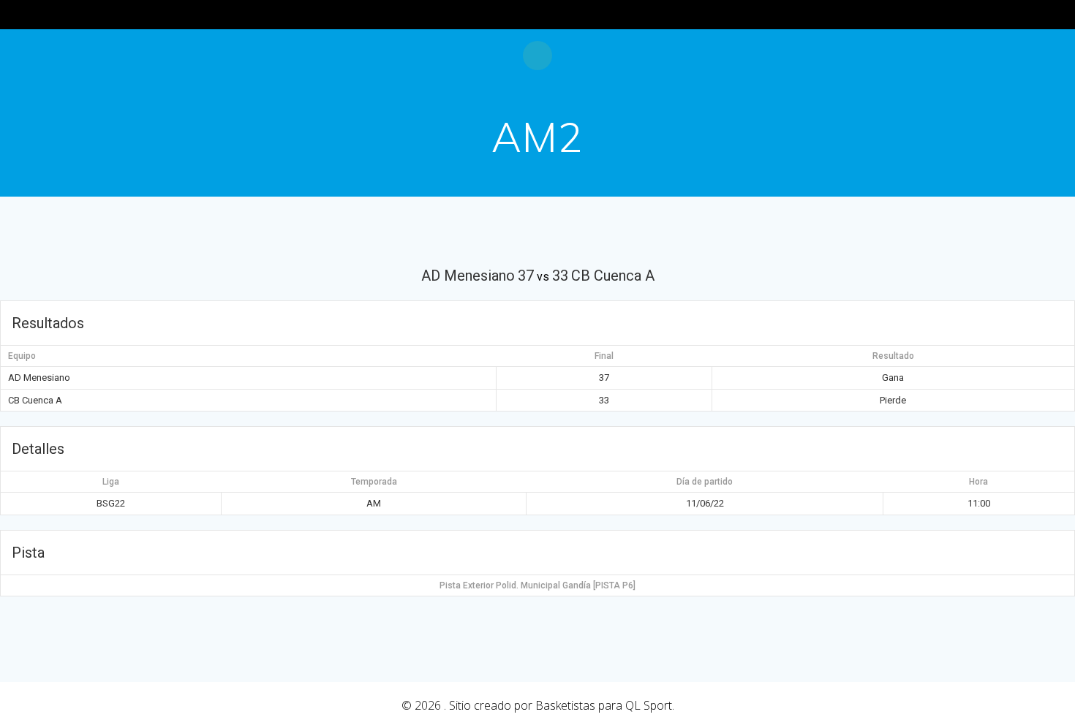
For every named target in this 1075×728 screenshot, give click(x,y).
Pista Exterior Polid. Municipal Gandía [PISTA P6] (537, 585)
